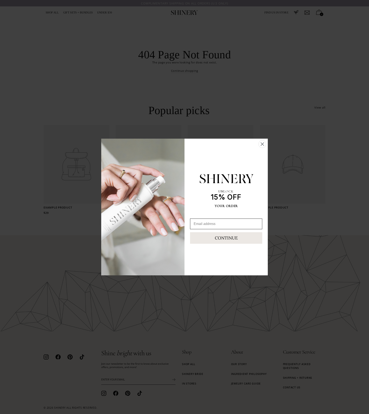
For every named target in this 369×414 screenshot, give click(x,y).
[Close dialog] (262, 144)
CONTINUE (226, 238)
